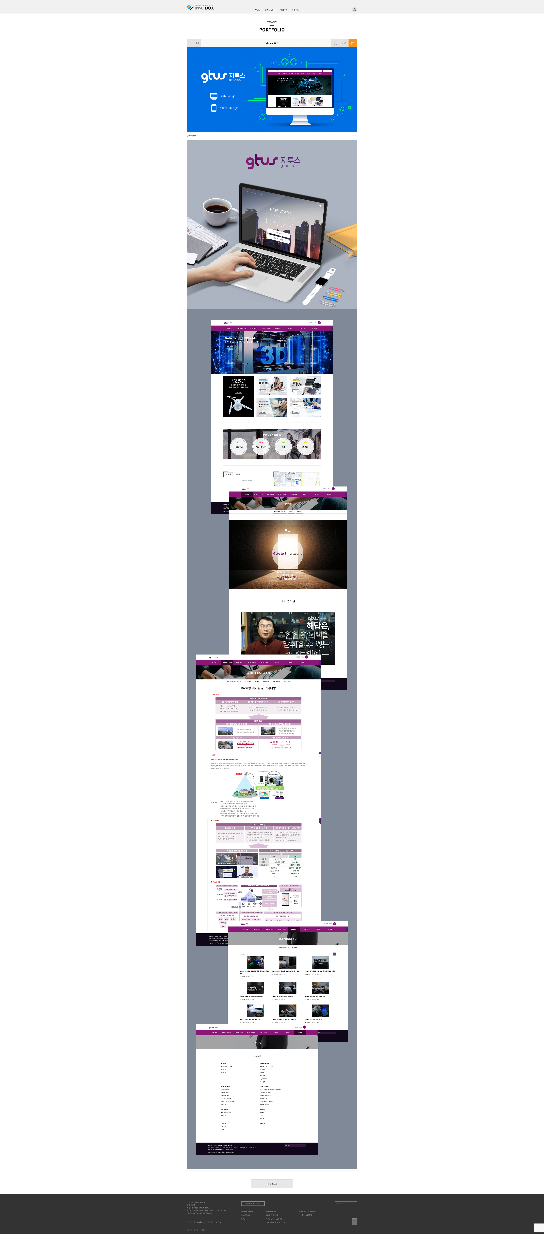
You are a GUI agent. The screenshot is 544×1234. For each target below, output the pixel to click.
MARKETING (271, 1211)
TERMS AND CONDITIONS (276, 1222)
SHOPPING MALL (248, 1211)
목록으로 (273, 1183)
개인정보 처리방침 (305, 1215)
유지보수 (284, 10)
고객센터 (295, 10)
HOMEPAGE (245, 1215)
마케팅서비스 (270, 10)
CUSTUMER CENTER (274, 1219)
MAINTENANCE (272, 1215)
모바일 (258, 10)
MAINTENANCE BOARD (308, 1211)
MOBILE (244, 1219)
